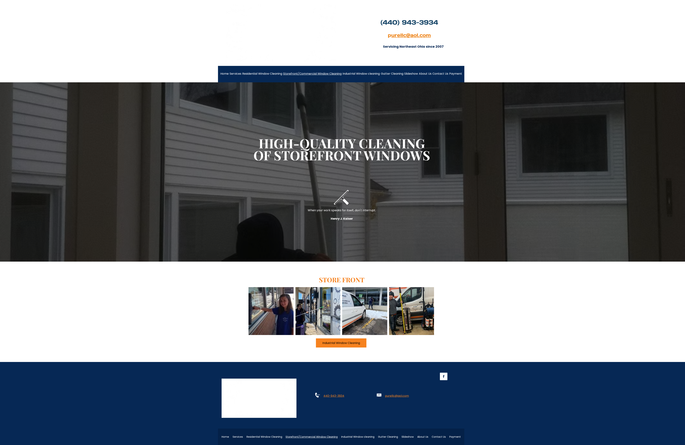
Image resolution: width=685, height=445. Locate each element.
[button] (271, 311)
